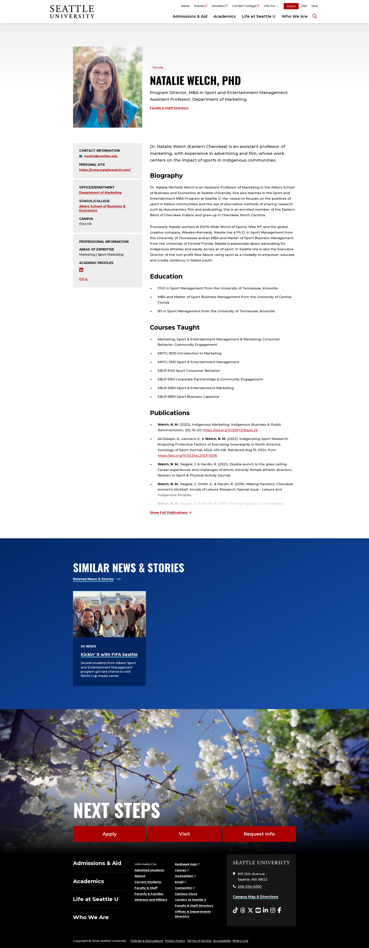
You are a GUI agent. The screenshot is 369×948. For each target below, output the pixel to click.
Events (199, 6)
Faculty (158, 67)
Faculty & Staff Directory (169, 108)
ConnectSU (183, 888)
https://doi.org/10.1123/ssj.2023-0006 (187, 455)
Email (179, 882)
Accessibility (222, 941)
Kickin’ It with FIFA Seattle (109, 654)
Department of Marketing (100, 192)
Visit (304, 6)
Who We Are (295, 16)
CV (81, 279)
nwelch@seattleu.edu (101, 156)
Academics (225, 16)
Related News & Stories (93, 579)
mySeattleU (184, 876)
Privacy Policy (175, 941)
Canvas (180, 870)
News (185, 6)
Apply (291, 6)
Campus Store (186, 894)
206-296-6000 (250, 887)
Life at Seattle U (259, 16)
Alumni (140, 876)
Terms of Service (199, 941)
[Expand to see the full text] (171, 512)
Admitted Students (149, 870)
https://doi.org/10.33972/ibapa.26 (230, 430)
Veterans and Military (151, 899)
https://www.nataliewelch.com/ (105, 170)
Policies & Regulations (146, 941)
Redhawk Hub (186, 864)
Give (315, 6)
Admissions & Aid (190, 16)
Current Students (148, 882)
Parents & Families (149, 894)
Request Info (259, 834)
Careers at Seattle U (190, 899)
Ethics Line (240, 941)
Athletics (218, 6)
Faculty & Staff (146, 888)
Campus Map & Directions (255, 897)
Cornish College (244, 6)
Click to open (271, 6)
